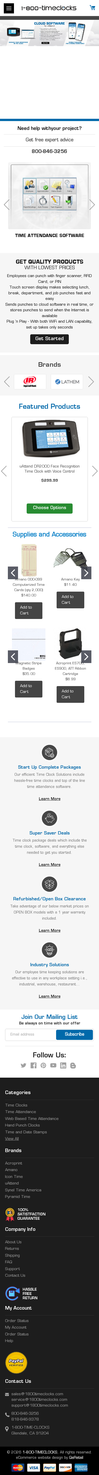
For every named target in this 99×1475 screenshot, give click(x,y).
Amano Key (70, 579)
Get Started (49, 339)
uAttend (12, 1184)
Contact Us (15, 1276)
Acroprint (13, 1164)
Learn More (49, 799)
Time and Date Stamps (26, 1132)
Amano (11, 1170)
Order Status (17, 1321)
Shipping (12, 1256)
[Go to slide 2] (86, 573)
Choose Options (49, 508)
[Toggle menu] (9, 8)
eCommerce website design (39, 1458)
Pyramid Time (17, 1197)
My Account (15, 1328)
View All (12, 1139)
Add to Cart (26, 610)
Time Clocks (16, 1106)
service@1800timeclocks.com (39, 1400)
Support (12, 1269)
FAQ (8, 1262)
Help (9, 1341)
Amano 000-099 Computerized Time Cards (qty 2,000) (29, 585)
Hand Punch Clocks (22, 1126)
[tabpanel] (50, 471)
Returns (12, 1249)
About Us (13, 1242)
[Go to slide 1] (13, 573)
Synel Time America (23, 1190)
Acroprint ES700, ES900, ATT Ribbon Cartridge (70, 669)
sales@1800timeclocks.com (37, 1394)
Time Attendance (20, 1112)
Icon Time (14, 1177)
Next (89, 69)
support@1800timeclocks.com (39, 1406)
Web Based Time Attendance (32, 1119)
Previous (9, 69)
